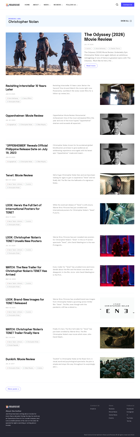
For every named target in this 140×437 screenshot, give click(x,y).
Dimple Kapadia (13, 345)
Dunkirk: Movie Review (20, 359)
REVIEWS (57, 5)
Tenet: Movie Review (19, 175)
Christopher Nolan (14, 101)
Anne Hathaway (101, 48)
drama (40, 368)
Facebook (130, 409)
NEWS (46, 5)
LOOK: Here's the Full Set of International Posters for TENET (23, 209)
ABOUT (36, 5)
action (89, 48)
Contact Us (127, 5)
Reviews (111, 409)
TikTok (129, 421)
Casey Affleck (27, 98)
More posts (12, 389)
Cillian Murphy (41, 124)
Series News (113, 415)
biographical (12, 124)
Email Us (93, 409)
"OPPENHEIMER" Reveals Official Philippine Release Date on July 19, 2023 (27, 149)
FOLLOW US (71, 5)
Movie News (113, 412)
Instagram (130, 412)
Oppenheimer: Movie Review (24, 115)
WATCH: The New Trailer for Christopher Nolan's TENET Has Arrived (26, 271)
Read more (90, 66)
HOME (27, 5)
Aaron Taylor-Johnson (15, 184)
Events (111, 418)
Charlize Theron (115, 48)
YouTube (130, 418)
